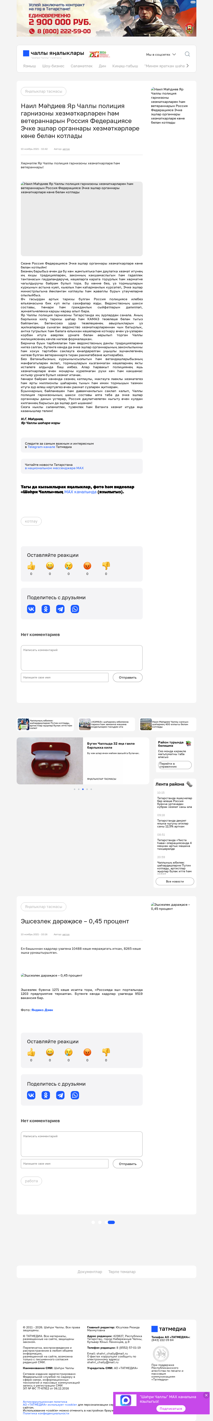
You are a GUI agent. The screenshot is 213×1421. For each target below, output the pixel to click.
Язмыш (29, 66)
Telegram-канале (42, 447)
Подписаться (171, 1408)
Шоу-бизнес (53, 66)
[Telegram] (60, 609)
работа (31, 1181)
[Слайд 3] (83, 789)
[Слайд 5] (91, 789)
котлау (31, 521)
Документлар (90, 1271)
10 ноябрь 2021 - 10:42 (34, 149)
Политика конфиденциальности (46, 1413)
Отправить (127, 677)
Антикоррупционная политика (45, 1401)
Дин (102, 66)
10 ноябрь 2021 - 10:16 (34, 934)
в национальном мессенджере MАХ (54, 468)
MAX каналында (80, 491)
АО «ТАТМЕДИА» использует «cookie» (50, 1404)
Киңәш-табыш (125, 66)
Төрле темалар (122, 1271)
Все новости (175, 881)
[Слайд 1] (74, 789)
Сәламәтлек (82, 66)
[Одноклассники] (46, 609)
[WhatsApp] (75, 609)
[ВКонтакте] (31, 609)
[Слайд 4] (87, 789)
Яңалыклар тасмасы (43, 91)
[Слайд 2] (78, 789)
